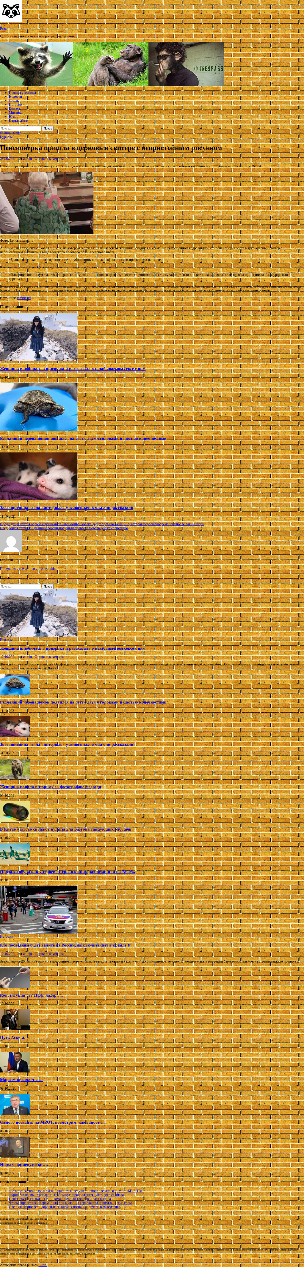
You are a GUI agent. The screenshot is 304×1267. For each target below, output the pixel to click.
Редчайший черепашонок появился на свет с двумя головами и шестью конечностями (83, 438)
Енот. (4, 28)
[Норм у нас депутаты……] (15, 1156)
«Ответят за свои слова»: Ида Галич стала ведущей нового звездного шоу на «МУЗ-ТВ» (76, 1191)
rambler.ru (24, 298)
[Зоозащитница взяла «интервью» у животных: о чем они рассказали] (38, 499)
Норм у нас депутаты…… (25, 1164)
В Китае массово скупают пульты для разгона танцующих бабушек (65, 829)
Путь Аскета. (12, 1037)
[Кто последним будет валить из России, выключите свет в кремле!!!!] (38, 932)
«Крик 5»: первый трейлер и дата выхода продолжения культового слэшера (66, 1195)
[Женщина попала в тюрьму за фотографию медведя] (15, 778)
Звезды (14, 100)
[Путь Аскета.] (15, 1029)
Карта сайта (18, 120)
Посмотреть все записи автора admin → (30, 568)
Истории (15, 104)
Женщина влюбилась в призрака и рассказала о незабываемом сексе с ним (73, 368)
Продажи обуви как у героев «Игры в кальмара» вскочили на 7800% (67, 871)
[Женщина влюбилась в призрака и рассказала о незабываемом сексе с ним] (38, 360)
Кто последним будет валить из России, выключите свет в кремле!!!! (66, 945)
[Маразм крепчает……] (15, 1071)
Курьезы (15, 108)
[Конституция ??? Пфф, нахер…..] (15, 986)
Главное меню (11, 133)
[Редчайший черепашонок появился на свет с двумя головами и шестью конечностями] (38, 430)
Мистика (15, 112)
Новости (15, 96)
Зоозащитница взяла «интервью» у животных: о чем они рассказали (66, 507)
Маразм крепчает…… (21, 1079)
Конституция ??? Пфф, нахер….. (31, 995)
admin (27, 158)
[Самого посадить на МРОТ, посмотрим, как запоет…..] (15, 1113)
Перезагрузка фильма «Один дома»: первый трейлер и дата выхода (60, 1199)
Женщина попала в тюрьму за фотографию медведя (50, 787)
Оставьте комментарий (52, 158)
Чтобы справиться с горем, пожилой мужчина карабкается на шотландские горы (70, 1203)
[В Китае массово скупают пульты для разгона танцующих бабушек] (15, 821)
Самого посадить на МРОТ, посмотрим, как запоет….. (53, 1122)
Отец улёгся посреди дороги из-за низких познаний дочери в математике (64, 1207)
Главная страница (22, 92)
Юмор (13, 116)
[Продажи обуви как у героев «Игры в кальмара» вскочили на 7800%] (15, 863)
